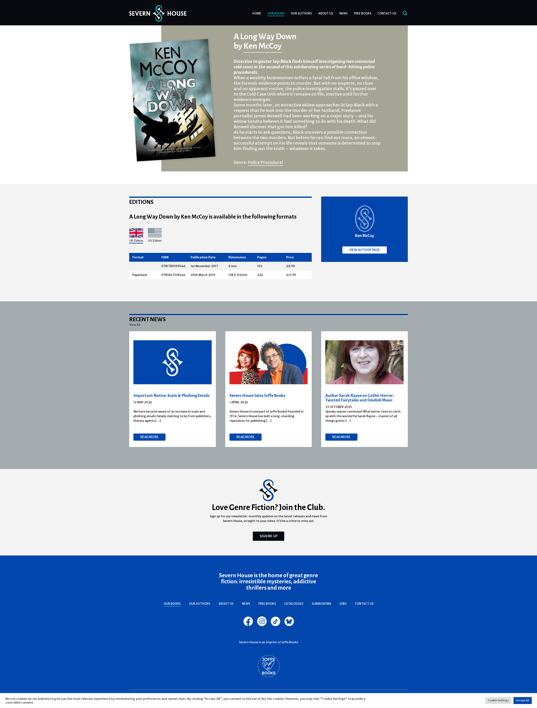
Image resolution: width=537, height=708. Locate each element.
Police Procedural (265, 162)
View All (134, 325)
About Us (325, 13)
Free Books (362, 13)
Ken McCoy (263, 45)
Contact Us (387, 13)
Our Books (275, 13)
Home (256, 13)
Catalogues (293, 604)
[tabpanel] (173, 389)
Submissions (321, 604)
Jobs (343, 604)
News (343, 13)
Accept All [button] (522, 700)
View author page (364, 250)
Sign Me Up (268, 536)
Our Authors (301, 13)
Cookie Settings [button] (498, 700)
